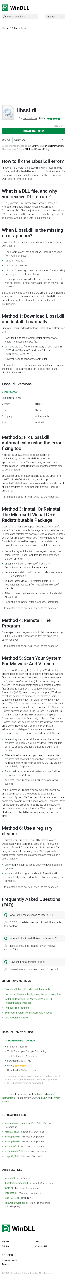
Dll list (5, 1246)
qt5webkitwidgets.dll (16, 1202)
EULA (27, 149)
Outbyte (36, 145)
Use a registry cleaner (17, 1017)
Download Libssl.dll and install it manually (27, 989)
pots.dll (9, 1188)
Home (5, 28)
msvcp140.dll (12, 1141)
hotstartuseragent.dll (16, 1183)
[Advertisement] (33, 70)
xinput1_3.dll (12, 1156)
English (51, 16)
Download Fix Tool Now (21, 1040)
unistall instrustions (55, 145)
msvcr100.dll (12, 1146)
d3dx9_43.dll (12, 1131)
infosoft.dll (11, 1192)
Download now (33, 131)
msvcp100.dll (12, 1136)
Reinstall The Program (17, 1007)
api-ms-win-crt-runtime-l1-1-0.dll (23, 1123)
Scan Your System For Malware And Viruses (28, 1012)
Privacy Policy (42, 149)
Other (15, 28)
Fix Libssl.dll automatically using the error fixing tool (33, 994)
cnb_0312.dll (12, 1197)
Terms (5, 1264)
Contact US (41, 1246)
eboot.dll (10, 1178)
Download (10, 391)
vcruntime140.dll (14, 1151)
